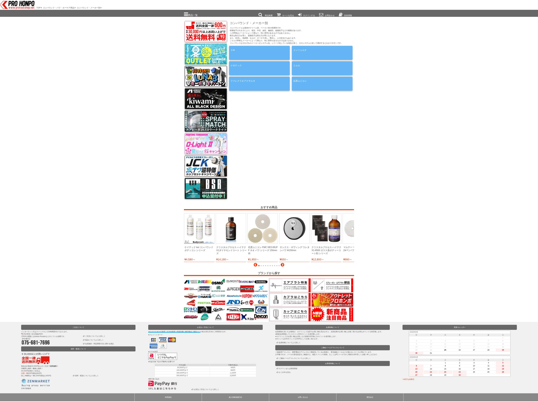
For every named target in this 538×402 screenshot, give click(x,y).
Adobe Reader (40, 336)
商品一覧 (193, 15)
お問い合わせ (303, 397)
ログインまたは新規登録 (288, 368)
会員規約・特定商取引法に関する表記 (99, 344)
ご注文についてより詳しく (95, 336)
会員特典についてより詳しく (290, 343)
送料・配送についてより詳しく (87, 376)
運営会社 (370, 397)
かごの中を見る (285, 372)
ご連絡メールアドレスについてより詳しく (295, 358)
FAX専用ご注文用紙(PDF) (33, 334)
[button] (255, 265)
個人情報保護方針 (235, 397)
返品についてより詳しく (94, 340)
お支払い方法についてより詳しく (206, 389)
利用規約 (168, 397)
